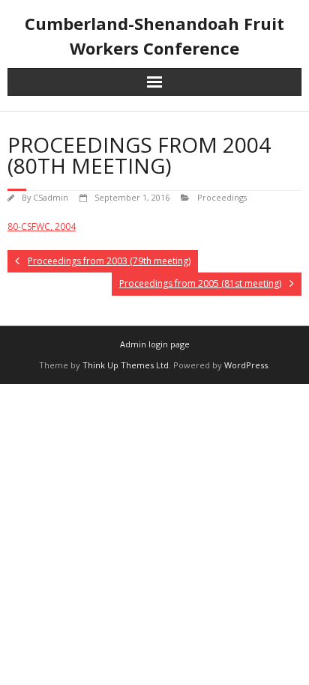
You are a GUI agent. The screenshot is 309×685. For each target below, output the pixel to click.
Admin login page (155, 344)
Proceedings (222, 197)
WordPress (246, 365)
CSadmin (50, 197)
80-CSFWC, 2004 (42, 226)
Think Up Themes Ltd (125, 365)
